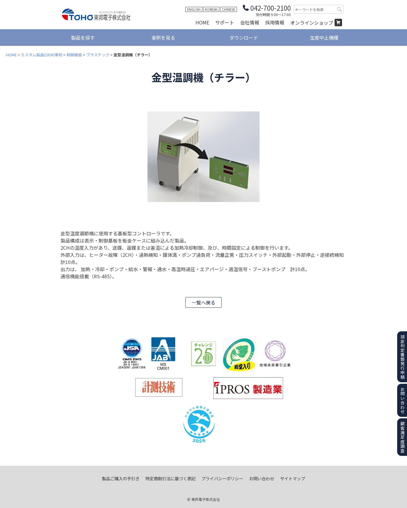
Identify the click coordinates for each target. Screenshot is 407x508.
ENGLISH (194, 9)
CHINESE (228, 9)
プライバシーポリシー (222, 478)
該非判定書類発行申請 (403, 356)
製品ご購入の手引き (120, 478)
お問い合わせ (261, 478)
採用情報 (274, 22)
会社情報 (249, 22)
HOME (202, 22)
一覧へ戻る (203, 302)
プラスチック (97, 55)
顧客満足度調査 (403, 437)
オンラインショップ (311, 22)
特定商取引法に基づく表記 (170, 478)
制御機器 (74, 55)
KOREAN (211, 9)
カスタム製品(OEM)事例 (41, 55)
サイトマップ (292, 478)
